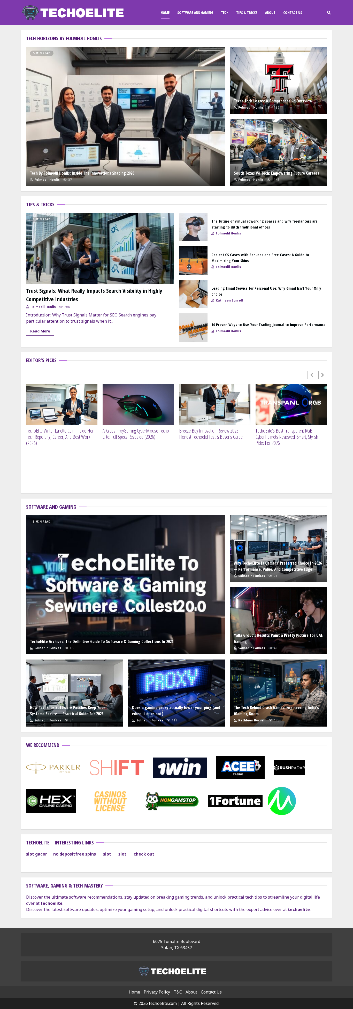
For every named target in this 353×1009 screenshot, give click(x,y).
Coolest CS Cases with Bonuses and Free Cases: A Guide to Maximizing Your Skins (193, 260)
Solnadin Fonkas (47, 648)
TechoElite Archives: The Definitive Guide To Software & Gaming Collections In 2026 (125, 584)
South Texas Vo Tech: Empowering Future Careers (278, 152)
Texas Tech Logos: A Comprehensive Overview (278, 80)
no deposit (64, 854)
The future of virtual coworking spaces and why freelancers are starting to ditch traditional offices (193, 227)
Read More (40, 331)
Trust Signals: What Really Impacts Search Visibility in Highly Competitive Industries (100, 248)
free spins (85, 854)
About (270, 12)
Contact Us (292, 12)
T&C (178, 992)
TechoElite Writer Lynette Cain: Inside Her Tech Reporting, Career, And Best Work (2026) (60, 437)
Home (165, 12)
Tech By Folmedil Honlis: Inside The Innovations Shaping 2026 (125, 116)
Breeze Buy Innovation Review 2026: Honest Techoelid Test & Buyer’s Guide (211, 434)
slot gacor (36, 854)
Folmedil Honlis (47, 179)
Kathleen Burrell (229, 300)
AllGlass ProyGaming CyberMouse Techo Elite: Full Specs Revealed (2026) (136, 434)
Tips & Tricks (246, 12)
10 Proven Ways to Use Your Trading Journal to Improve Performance (193, 327)
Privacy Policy (157, 992)
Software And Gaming (195, 12)
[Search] (329, 13)
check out (144, 854)
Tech (224, 12)
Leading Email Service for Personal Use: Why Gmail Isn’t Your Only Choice (193, 294)
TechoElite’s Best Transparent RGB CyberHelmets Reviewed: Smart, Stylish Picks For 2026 (287, 437)
